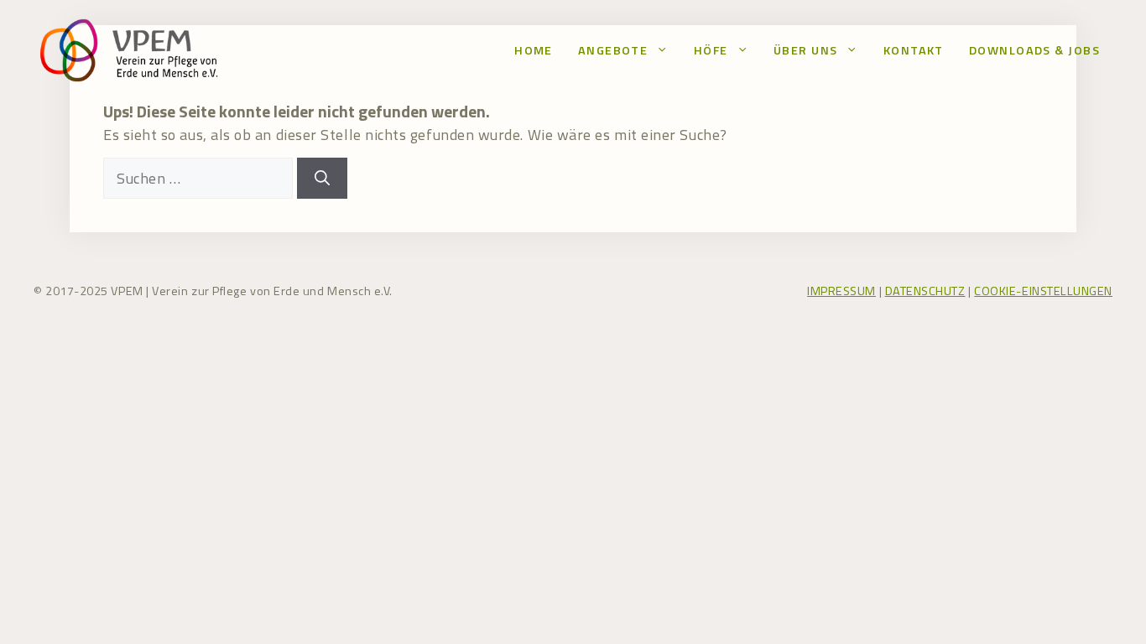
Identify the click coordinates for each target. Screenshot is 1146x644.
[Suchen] (322, 178)
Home (533, 50)
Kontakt (913, 50)
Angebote (613, 50)
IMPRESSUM (841, 291)
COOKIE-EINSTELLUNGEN (1043, 291)
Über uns (806, 50)
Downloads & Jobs (1034, 50)
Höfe (711, 50)
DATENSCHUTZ (925, 291)
